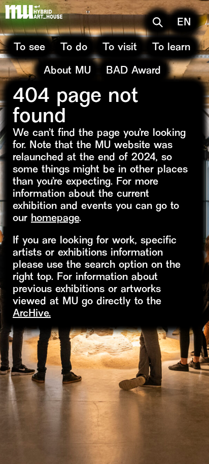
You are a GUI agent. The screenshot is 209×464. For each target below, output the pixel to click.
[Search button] (158, 22)
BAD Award (133, 71)
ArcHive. (32, 314)
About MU (67, 71)
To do (73, 48)
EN (184, 23)
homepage (55, 219)
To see (29, 48)
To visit (119, 48)
